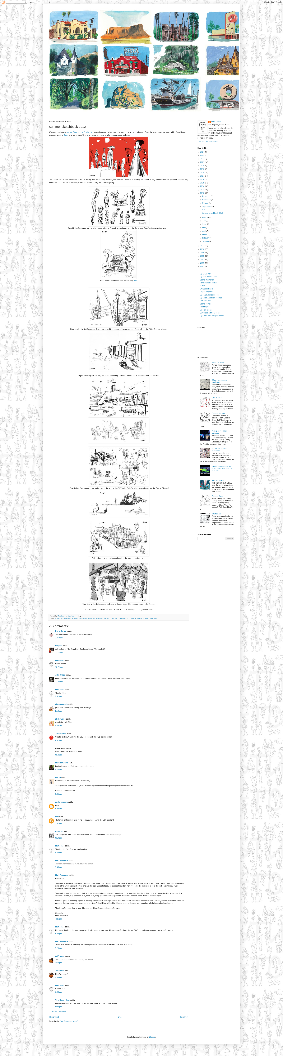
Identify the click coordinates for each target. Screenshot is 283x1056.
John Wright (60, 675)
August (205, 217)
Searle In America (207, 280)
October (205, 203)
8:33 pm (58, 1007)
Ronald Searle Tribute (208, 283)
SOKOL (203, 286)
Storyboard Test (218, 362)
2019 (202, 169)
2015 (202, 183)
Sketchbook (123, 618)
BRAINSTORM (218, 481)
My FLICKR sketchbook (209, 295)
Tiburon (131, 618)
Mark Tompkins (61, 763)
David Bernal (60, 631)
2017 (202, 176)
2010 (202, 249)
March (205, 235)
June (204, 224)
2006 (202, 263)
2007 (202, 260)
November (206, 200)
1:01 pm (58, 823)
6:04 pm (58, 934)
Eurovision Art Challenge (210, 313)
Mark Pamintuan (62, 860)
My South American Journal (211, 298)
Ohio (90, 618)
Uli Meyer (59, 831)
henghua (58, 646)
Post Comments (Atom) (69, 1021)
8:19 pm (58, 838)
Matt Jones (60, 660)
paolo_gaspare (61, 802)
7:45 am (58, 867)
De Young (67, 618)
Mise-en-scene (206, 310)
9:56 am (58, 809)
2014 (202, 186)
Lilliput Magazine (206, 292)
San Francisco (98, 618)
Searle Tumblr (205, 304)
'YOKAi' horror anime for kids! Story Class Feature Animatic (222, 468)
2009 (202, 253)
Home (119, 1017)
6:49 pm (58, 992)
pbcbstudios (60, 719)
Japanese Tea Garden (79, 618)
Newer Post (54, 1017)
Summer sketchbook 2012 (212, 213)
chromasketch (61, 704)
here (135, 281)
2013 (202, 190)
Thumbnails (216, 514)
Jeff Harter (59, 956)
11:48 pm (59, 638)
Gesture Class (217, 496)
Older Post (184, 1017)
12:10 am (59, 652)
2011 (202, 246)
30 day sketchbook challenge (219, 381)
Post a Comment (59, 1012)
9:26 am (58, 769)
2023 (202, 155)
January (205, 241)
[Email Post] (80, 616)
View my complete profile (208, 141)
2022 (202, 159)
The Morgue (204, 307)
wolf (57, 817)
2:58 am (58, 711)
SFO (116, 618)
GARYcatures (205, 301)
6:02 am (58, 740)
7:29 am (58, 948)
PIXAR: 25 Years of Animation (219, 450)
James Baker (61, 734)
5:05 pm (58, 977)
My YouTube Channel (208, 277)
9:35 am (58, 794)
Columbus (59, 618)
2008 (202, 256)
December (206, 196)
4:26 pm (58, 919)
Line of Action (217, 398)
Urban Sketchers (151, 618)
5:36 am (58, 726)
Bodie (66, 135)
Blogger (152, 1037)
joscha (58, 777)
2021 (202, 162)
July (204, 221)
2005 (202, 266)
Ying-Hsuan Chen (62, 1000)
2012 (202, 193)
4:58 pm (58, 963)
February (206, 238)
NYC (204, 209)
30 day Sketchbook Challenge (79, 132)
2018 (202, 173)
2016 (202, 179)
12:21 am (59, 667)
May (204, 228)
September (207, 207)
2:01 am (58, 696)
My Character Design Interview (212, 316)
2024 (202, 152)
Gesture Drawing (218, 413)
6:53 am (58, 755)
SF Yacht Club (109, 618)
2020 (202, 166)
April (204, 231)
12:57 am (59, 682)
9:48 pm (58, 852)
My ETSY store (206, 274)
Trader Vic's (139, 618)
